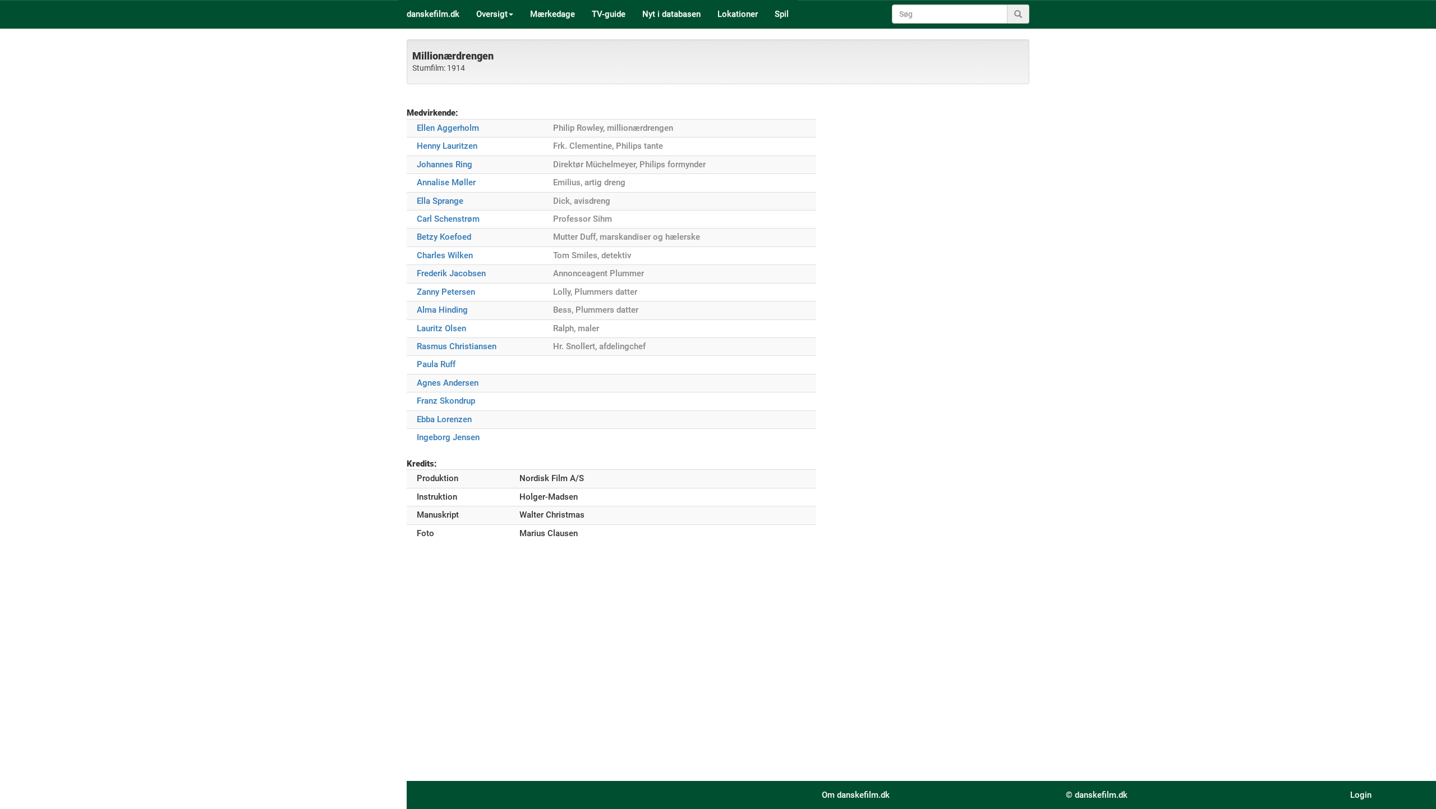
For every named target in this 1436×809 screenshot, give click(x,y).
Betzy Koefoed (444, 237)
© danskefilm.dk (1096, 795)
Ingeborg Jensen (448, 437)
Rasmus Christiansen (456, 346)
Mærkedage (552, 14)
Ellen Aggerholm (448, 128)
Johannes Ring (444, 164)
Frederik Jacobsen (451, 273)
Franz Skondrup (446, 401)
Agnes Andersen (447, 383)
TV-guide (608, 14)
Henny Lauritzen (447, 146)
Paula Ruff (436, 364)
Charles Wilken (445, 255)
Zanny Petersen (446, 292)
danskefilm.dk (433, 14)
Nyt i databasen (671, 14)
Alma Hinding (442, 310)
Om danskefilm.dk (856, 795)
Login (1360, 795)
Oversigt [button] (492, 14)
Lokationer (737, 14)
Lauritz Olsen (441, 328)
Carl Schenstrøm (448, 219)
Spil (782, 14)
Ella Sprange (440, 201)
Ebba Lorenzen (444, 419)
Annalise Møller (446, 182)
